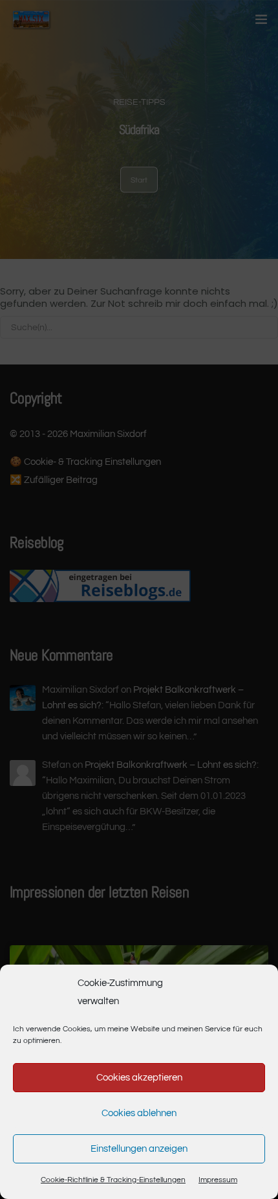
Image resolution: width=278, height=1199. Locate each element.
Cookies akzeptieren (139, 1077)
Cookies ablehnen (139, 1113)
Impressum (217, 1180)
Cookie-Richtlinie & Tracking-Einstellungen (113, 1180)
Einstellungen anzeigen (139, 1149)
